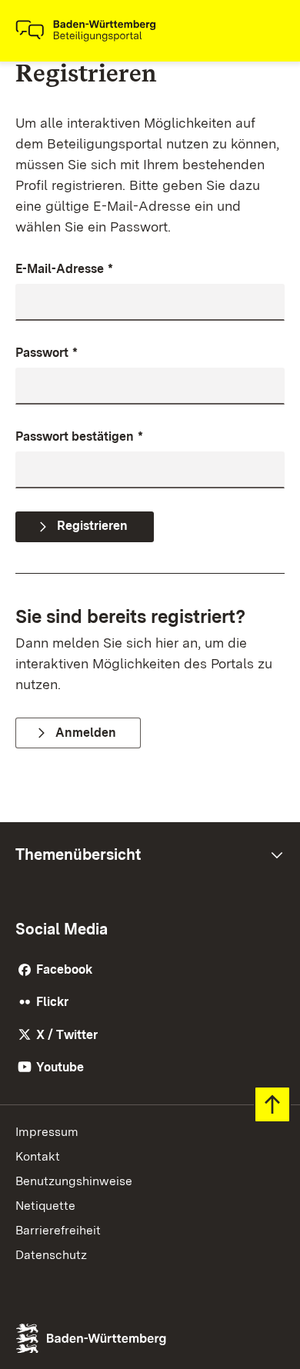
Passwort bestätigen (79, 436)
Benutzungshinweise (73, 1181)
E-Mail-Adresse (64, 268)
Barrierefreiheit (58, 1230)
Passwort (46, 352)
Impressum (46, 1131)
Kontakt (37, 1156)
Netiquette (45, 1205)
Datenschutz (51, 1254)
